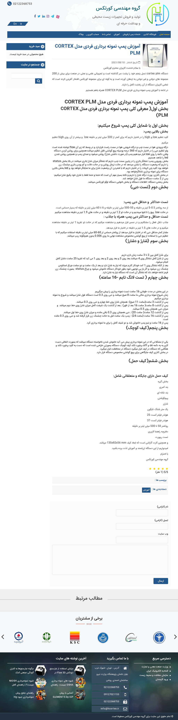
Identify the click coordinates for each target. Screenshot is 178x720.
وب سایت (163, 534)
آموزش (117, 34)
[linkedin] (43, 16)
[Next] (2, 636)
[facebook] (35, 16)
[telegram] (52, 16)
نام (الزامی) (162, 507)
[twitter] (39, 16)
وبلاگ (81, 34)
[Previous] (175, 636)
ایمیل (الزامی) (161, 520)
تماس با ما (106, 34)
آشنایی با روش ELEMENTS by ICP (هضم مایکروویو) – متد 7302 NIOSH (68, 699)
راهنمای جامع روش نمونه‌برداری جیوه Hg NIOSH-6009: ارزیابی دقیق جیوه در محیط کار (29, 699)
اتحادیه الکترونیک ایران (157, 671)
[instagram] (48, 16)
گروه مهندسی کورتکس (118, 9)
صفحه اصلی (164, 34)
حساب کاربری (93, 34)
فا (21, 24)
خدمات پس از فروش (131, 34)
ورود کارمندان (162, 679)
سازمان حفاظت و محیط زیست (154, 675)
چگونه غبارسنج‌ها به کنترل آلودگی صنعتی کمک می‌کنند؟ (22, 673)
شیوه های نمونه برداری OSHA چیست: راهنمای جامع (62, 685)
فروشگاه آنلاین (149, 34)
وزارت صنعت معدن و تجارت (154, 667)
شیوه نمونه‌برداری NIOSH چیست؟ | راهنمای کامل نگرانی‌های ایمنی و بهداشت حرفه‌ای (27, 687)
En (15, 24)
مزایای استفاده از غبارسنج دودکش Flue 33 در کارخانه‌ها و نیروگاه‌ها (61, 673)
